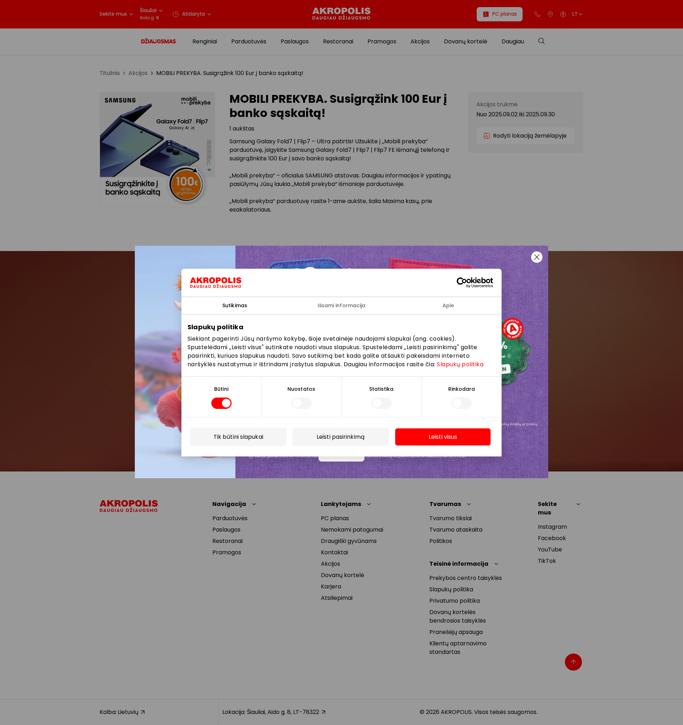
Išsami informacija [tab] (342, 305)
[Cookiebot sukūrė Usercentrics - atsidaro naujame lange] (467, 282)
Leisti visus (443, 437)
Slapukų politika (460, 364)
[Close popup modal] (536, 257)
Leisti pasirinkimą (341, 437)
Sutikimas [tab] (234, 305)
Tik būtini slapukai (238, 437)
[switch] (301, 403)
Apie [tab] (448, 305)
